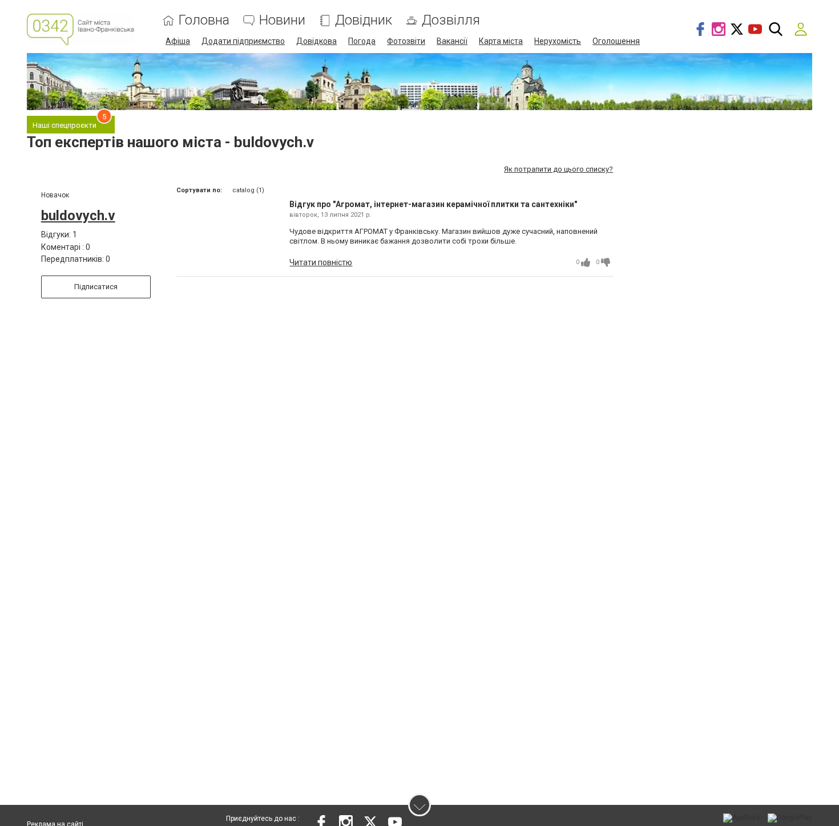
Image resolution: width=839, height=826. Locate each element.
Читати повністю (320, 262)
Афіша (178, 41)
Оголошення (616, 41)
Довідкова (316, 41)
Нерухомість (557, 41)
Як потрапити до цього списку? (558, 169)
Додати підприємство (243, 41)
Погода (362, 41)
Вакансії (452, 41)
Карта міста (501, 41)
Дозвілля (451, 20)
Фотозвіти (406, 41)
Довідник (363, 20)
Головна (204, 20)
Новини (282, 20)
